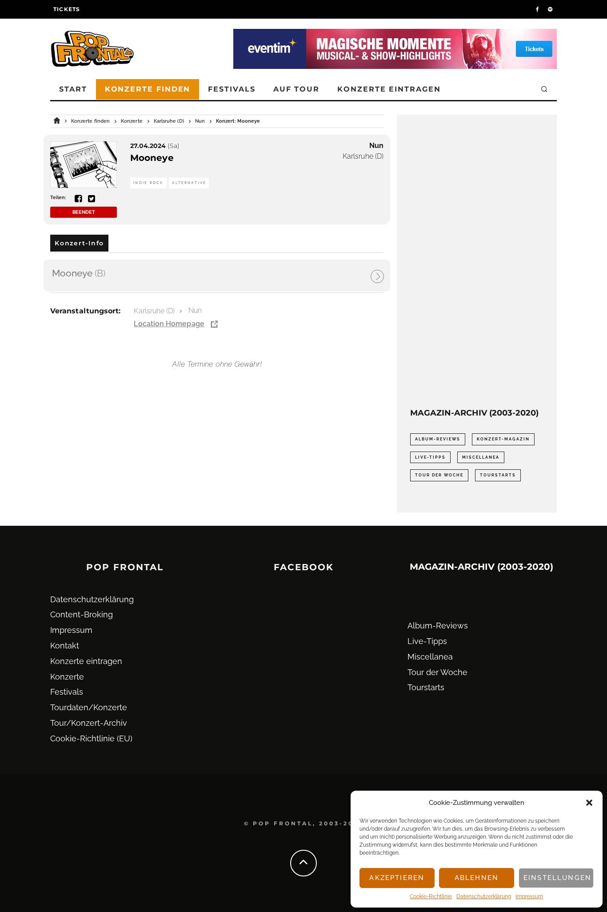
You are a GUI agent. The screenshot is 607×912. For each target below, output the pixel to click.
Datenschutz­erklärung (483, 896)
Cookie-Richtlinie (431, 896)
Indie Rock (148, 182)
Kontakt (64, 645)
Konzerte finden (148, 89)
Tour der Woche (439, 475)
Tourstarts (498, 475)
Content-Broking (81, 614)
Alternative (189, 182)
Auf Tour (296, 89)
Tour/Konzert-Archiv (88, 723)
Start (73, 89)
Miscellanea (480, 457)
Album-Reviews (437, 439)
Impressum (529, 896)
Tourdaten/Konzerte (88, 707)
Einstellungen (557, 878)
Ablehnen (477, 878)
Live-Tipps (430, 457)
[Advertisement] (476, 261)
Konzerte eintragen (389, 89)
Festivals (231, 89)
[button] (589, 802)
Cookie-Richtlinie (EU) (91, 738)
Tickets (66, 9)
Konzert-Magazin (503, 439)
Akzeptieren (396, 878)
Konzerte (67, 676)
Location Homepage (169, 324)
